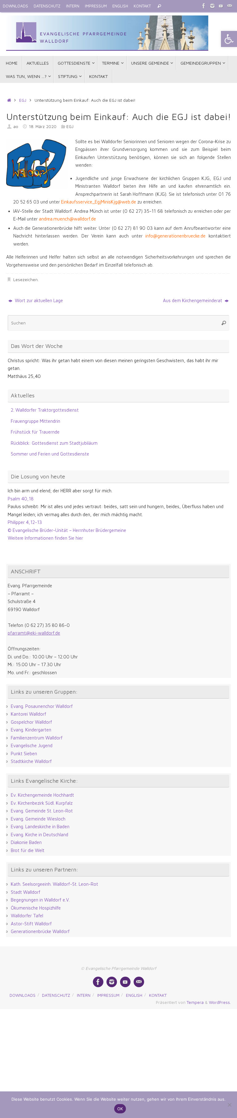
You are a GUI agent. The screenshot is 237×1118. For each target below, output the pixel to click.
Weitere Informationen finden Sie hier (45, 538)
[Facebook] (203, 6)
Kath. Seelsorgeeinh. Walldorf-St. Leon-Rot (54, 884)
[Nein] (229, 1105)
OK (120, 1108)
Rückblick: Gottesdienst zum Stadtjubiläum (54, 443)
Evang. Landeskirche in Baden (40, 826)
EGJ (22, 100)
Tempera (195, 1002)
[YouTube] (221, 6)
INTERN (72, 6)
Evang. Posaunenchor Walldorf (42, 706)
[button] (229, 39)
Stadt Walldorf (25, 892)
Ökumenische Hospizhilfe (36, 907)
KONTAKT (142, 6)
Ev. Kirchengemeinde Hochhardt (42, 795)
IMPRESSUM (96, 6)
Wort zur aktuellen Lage (38, 300)
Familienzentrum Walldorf (37, 737)
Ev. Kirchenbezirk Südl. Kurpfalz (42, 803)
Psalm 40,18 (21, 498)
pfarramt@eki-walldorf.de (34, 633)
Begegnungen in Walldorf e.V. (40, 899)
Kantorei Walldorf (28, 714)
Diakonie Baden (26, 842)
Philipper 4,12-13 (25, 522)
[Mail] (229, 6)
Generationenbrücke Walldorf (40, 931)
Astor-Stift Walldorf (31, 923)
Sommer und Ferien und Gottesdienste (50, 453)
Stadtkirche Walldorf (31, 761)
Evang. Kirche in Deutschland (39, 834)
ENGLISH (120, 6)
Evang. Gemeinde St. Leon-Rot (42, 810)
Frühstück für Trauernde (35, 432)
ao (15, 126)
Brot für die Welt (27, 850)
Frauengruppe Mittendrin (35, 421)
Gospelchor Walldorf (31, 722)
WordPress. (220, 1002)
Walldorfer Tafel (27, 915)
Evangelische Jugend (31, 745)
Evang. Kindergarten (31, 729)
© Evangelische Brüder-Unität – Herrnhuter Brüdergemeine (67, 530)
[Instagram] (212, 6)
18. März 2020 (42, 126)
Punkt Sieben (24, 753)
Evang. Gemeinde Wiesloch (38, 818)
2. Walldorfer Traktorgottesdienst (45, 410)
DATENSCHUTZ (47, 6)
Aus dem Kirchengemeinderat (193, 300)
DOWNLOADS (15, 6)
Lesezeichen (25, 279)
